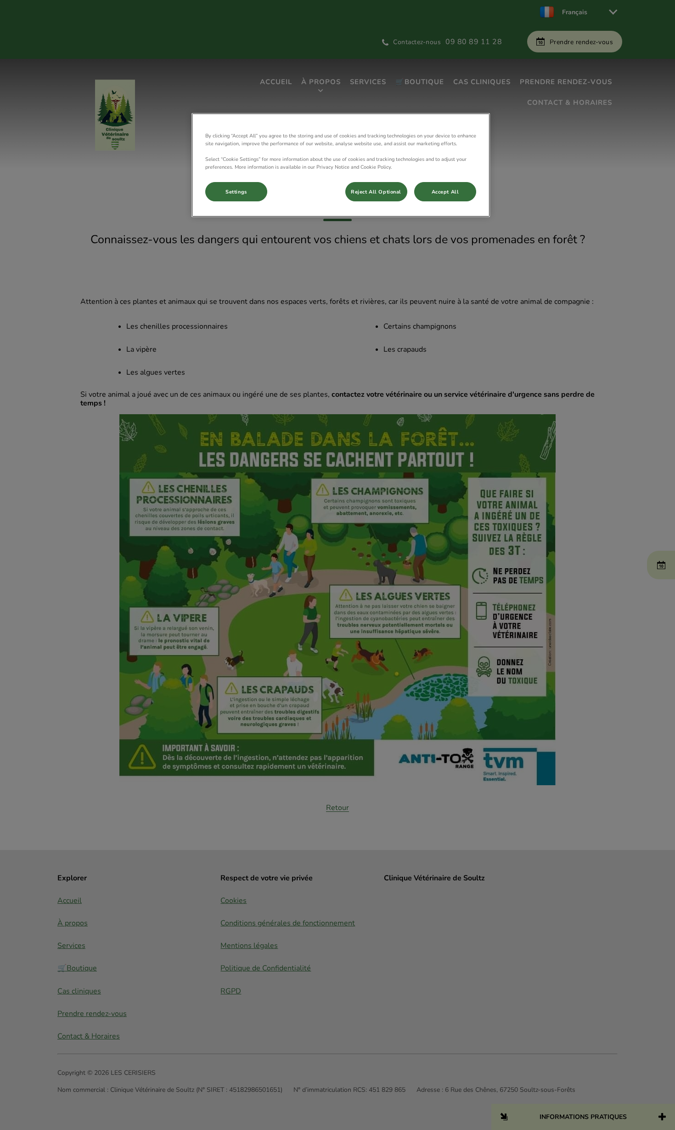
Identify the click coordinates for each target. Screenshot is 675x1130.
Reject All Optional (376, 191)
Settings (236, 191)
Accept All (445, 191)
